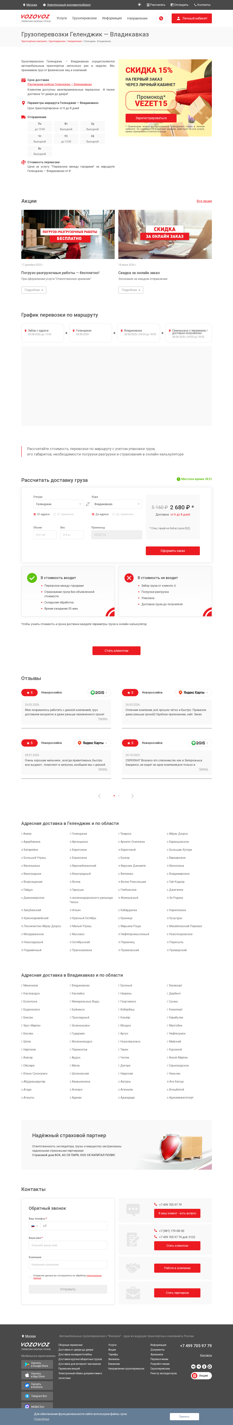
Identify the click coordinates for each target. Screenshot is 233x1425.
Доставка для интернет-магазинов (79, 1363)
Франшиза (157, 1354)
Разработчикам (160, 1363)
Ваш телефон (37, 1218)
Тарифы (113, 1354)
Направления (137, 18)
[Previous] (99, 796)
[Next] (132, 796)
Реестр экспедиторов (164, 1373)
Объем (37, 527)
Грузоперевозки (84, 18)
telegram (199, 1367)
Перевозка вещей (69, 1368)
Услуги (62, 18)
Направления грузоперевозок (126, 1368)
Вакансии (114, 1363)
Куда (95, 496)
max (210, 1367)
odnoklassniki (204, 1367)
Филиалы (113, 1359)
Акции (112, 1349)
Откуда (37, 496)
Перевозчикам (159, 1359)
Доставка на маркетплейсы (75, 1354)
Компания (35, 1257)
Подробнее (41, 1419)
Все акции (204, 201)
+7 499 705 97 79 (170, 1204)
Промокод (98, 527)
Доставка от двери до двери (75, 1349)
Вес (62, 527)
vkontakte (193, 1367)
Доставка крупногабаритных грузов (80, 1359)
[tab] (114, 795)
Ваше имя (35, 1237)
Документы (158, 1349)
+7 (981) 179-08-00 (171, 1231)
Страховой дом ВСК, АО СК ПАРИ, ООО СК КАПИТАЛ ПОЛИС (73, 1155)
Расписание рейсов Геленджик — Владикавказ (59, 84)
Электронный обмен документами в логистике (80, 1376)
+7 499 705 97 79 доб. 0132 (176, 1237)
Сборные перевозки (70, 1344)
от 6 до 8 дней (180, 514)
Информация (112, 18)
